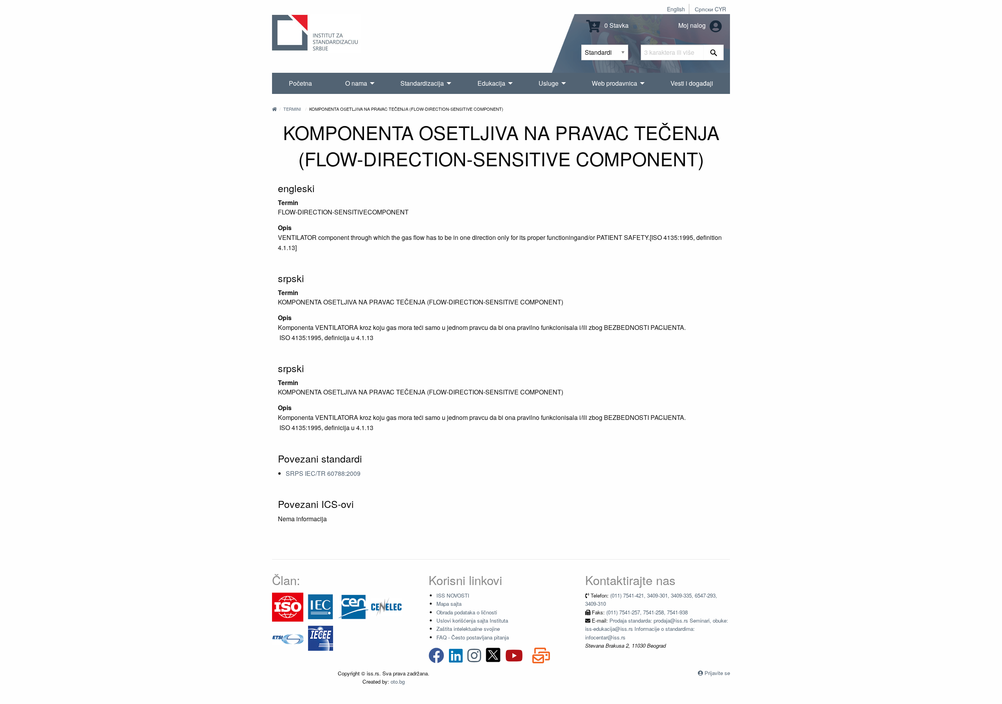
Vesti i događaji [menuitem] (691, 83)
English (676, 9)
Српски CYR (710, 9)
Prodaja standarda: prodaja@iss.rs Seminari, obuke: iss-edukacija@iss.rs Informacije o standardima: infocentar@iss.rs (656, 629)
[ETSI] (287, 637)
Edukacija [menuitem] (491, 83)
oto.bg (398, 681)
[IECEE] (320, 637)
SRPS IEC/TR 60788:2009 (323, 473)
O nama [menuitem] (356, 83)
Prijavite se (717, 673)
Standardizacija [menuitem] (422, 83)
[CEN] (353, 606)
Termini (292, 109)
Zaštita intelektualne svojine (468, 628)
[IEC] (320, 606)
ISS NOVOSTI (452, 595)
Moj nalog (692, 25)
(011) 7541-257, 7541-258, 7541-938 (647, 612)
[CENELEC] (386, 606)
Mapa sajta (448, 603)
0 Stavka (616, 25)
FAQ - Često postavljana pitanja (472, 637)
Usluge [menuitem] (549, 83)
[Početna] (274, 109)
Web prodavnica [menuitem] (614, 83)
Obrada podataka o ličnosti (466, 612)
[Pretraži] (714, 52)
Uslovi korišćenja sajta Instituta (472, 620)
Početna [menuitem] (300, 83)
